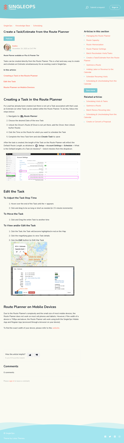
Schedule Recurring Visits (97, 76)
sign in (11, 381)
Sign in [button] (115, 7)
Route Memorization (94, 44)
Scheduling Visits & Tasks (97, 101)
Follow (9, 38)
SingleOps (8, 25)
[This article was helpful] (30, 355)
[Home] (19, 7)
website (55, 328)
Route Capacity (92, 40)
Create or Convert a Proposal (98, 121)
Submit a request (97, 7)
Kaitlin (15, 46)
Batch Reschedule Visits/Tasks (99, 53)
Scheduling (37, 25)
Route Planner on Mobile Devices (19, 87)
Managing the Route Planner (98, 36)
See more (90, 90)
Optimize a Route (93, 65)
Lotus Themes (18, 438)
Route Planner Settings (96, 49)
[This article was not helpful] (37, 355)
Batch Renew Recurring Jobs (98, 110)
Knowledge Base (23, 25)
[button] (86, 7)
